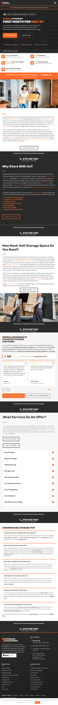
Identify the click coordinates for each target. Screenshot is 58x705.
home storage (45, 183)
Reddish (28, 351)
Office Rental (5, 677)
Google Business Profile (40, 356)
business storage (17, 185)
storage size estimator (12, 264)
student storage (8, 553)
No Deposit (33, 675)
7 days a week (11, 137)
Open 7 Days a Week (36, 684)
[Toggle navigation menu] (55, 3)
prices (19, 178)
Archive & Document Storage (10, 675)
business (47, 430)
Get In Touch (11, 439)
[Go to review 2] (50, 389)
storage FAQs (34, 614)
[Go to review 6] (55, 389)
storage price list (22, 539)
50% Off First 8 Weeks (36, 670)
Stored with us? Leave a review (38, 395)
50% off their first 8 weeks (28, 537)
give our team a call (12, 284)
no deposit (44, 537)
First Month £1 (34, 673)
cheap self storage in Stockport (24, 347)
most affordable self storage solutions (24, 261)
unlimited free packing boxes (12, 611)
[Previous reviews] (4, 389)
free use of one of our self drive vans (28, 607)
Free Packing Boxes (35, 680)
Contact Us (5, 689)
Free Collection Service (36, 682)
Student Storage (6, 673)
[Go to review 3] (51, 389)
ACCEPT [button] (37, 702)
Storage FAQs (34, 689)
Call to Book (11, 445)
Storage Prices (6, 680)
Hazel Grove (21, 351)
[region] (29, 374)
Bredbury (38, 351)
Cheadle (52, 351)
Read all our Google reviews (13, 395)
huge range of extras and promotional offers (35, 139)
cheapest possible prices (14, 119)
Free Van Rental (34, 677)
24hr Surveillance (35, 687)
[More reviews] (8, 389)
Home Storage (6, 668)
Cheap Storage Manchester (9, 698)
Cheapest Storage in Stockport (39, 668)
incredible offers (37, 192)
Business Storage (6, 670)
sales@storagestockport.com (41, 645)
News (3, 687)
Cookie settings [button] (29, 702)
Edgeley (44, 351)
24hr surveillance (9, 584)
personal (39, 430)
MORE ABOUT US (11, 216)
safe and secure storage (48, 119)
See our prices (10, 35)
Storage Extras (6, 684)
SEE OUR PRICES (29, 148)
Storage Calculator (7, 682)
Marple (33, 351)
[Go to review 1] (49, 389)
